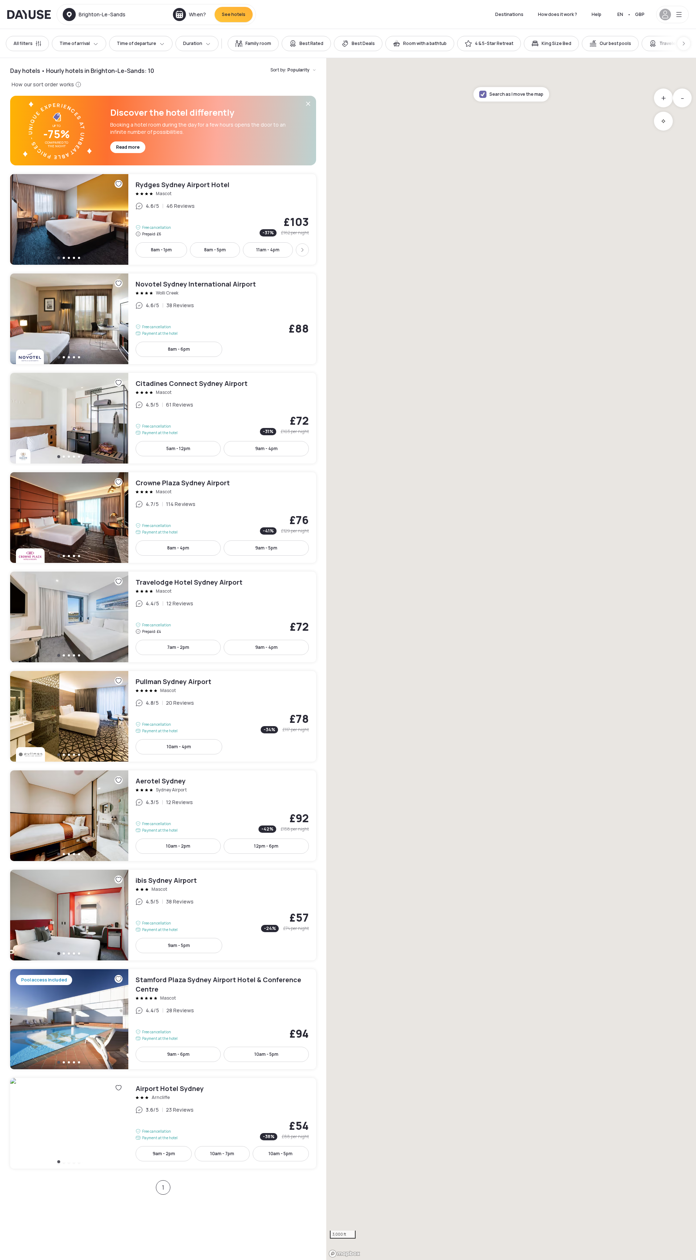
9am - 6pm (178, 1054)
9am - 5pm (266, 548)
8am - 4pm (178, 548)
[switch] (253, 43)
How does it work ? (557, 14)
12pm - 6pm (266, 846)
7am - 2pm (178, 647)
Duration (192, 43)
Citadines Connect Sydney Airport (163, 418)
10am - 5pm (266, 1054)
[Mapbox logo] (344, 1253)
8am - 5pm (215, 250)
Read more (128, 147)
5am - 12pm (178, 448)
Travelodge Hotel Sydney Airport (163, 617)
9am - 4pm (266, 448)
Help (596, 14)
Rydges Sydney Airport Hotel (163, 219)
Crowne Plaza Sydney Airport (163, 517)
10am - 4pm (179, 747)
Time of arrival (74, 43)
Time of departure (136, 43)
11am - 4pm (267, 250)
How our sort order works (43, 84)
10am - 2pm (178, 846)
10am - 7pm (222, 1153)
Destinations (509, 14)
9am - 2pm (164, 1153)
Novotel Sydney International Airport (163, 318)
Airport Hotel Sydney (163, 1123)
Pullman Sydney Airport (163, 716)
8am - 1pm (161, 250)
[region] (511, 659)
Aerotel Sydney (163, 815)
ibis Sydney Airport (163, 915)
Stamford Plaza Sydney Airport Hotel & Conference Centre (163, 1019)
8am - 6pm (179, 349)
